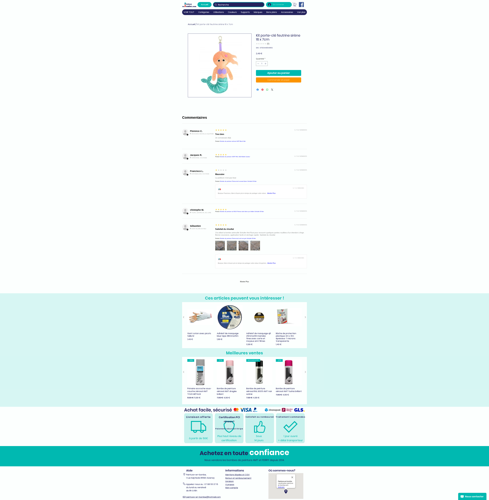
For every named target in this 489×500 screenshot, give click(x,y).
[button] (204, 12)
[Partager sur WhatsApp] (267, 89)
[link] (295, 4)
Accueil (191, 24)
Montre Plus (271, 193)
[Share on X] (272, 89)
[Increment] (265, 63)
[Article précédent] (183, 317)
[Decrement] (258, 63)
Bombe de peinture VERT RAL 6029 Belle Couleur (235, 156)
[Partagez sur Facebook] (257, 89)
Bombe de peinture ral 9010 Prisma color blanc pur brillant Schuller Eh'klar (242, 211)
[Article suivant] (305, 317)
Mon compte (231, 487)
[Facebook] (301, 4)
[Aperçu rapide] (200, 317)
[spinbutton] (262, 63)
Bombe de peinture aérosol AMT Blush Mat (233, 141)
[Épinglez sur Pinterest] (262, 89)
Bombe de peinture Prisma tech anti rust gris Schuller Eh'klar (238, 238)
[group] (244, 325)
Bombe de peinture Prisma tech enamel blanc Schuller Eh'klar (238, 181)
